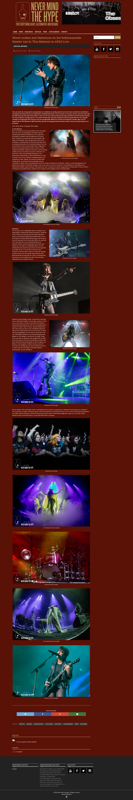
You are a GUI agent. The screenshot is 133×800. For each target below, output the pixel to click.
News (21, 32)
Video (45, 32)
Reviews (24, 46)
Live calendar (54, 32)
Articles (38, 32)
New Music (29, 32)
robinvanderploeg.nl (66, 794)
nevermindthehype (68, 724)
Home (15, 32)
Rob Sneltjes (83, 724)
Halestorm (29, 724)
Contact (64, 32)
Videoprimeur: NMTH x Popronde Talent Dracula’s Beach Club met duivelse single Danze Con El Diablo (104, 127)
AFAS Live (22, 724)
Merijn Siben (58, 724)
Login (14, 751)
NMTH (76, 724)
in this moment (49, 724)
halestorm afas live (38, 724)
